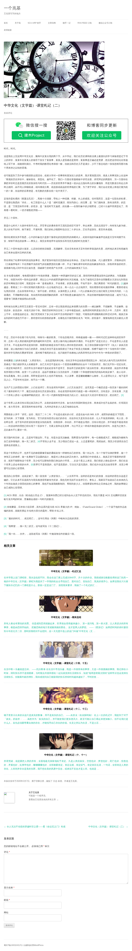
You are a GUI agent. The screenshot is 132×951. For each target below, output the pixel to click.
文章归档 (52, 23)
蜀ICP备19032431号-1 (14, 945)
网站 (6, 912)
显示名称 (9, 887)
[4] (39, 441)
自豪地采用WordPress (33, 945)
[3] (122, 395)
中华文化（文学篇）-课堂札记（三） (108, 826)
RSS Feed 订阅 (85, 23)
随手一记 (67, 23)
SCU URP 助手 (34, 23)
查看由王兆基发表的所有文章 (44, 799)
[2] (15, 360)
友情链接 (8, 30)
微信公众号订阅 (105, 23)
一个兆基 (12, 8)
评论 (7, 852)
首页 (6, 23)
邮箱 (7, 900)
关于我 (18, 23)
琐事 (38, 781)
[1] (122, 283)
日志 (55, 781)
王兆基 (74, 781)
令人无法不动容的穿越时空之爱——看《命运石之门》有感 (34, 826)
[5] (32, 464)
